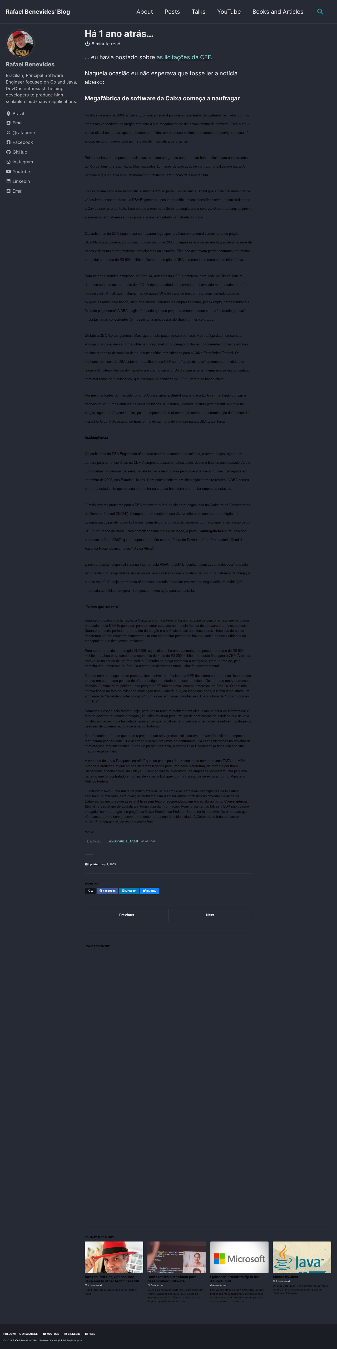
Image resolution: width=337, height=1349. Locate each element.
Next (210, 915)
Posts (172, 11)
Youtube (52, 1333)
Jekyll (57, 1340)
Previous (126, 915)
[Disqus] (168, 1016)
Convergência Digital (122, 841)
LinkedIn (73, 1333)
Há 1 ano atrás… (119, 33)
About (144, 11)
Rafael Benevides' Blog (38, 11)
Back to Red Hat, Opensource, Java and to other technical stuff (112, 1279)
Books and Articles (278, 11)
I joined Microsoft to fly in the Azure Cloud (234, 1279)
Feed (91, 1333)
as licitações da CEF (184, 57)
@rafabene (29, 1333)
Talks (199, 11)
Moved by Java (285, 1277)
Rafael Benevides (30, 64)
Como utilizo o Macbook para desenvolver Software (172, 1279)
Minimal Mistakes (72, 1340)
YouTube (229, 11)
